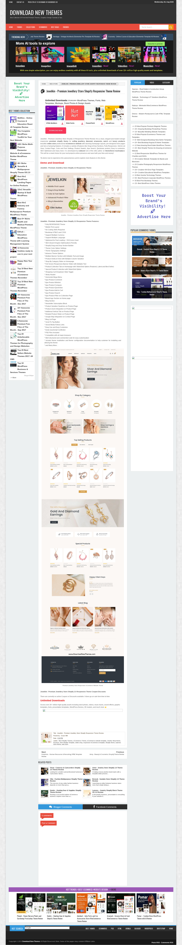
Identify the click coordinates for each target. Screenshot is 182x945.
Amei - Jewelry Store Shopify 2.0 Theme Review (152, 270)
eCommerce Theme (79, 741)
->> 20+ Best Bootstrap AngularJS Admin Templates (150, 143)
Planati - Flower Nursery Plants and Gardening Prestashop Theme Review (30, 917)
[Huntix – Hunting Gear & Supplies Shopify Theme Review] (61, 913)
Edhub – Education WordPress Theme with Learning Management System (19, 238)
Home (11, 2)
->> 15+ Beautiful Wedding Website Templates (148, 132)
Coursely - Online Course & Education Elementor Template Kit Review (97, 37)
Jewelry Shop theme (113, 741)
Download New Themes (36, 12)
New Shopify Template (67, 742)
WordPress (149, 928)
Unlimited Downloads (52, 700)
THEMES (19, 27)
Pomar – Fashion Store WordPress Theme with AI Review (149, 917)
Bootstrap (161, 928)
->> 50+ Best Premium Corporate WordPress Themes (151, 178)
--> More (13, 378)
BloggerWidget (29, 375)
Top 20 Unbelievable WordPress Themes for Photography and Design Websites (21, 340)
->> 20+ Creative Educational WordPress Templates (150, 172)
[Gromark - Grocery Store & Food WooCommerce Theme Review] (121, 913)
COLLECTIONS (30, 27)
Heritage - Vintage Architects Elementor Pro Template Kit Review (40, 37)
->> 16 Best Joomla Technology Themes (146, 175)
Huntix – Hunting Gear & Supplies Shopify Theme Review (59, 917)
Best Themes (90, 928)
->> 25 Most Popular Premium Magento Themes (149, 126)
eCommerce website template (96, 741)
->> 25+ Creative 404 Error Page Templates (147, 170)
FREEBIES (66, 27)
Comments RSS (167, 943)
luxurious (56, 742)
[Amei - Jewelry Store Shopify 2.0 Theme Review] (152, 277)
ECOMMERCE (43, 27)
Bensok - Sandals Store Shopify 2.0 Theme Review (152, 250)
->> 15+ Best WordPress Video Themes (146, 183)
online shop (78, 742)
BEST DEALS (55, 27)
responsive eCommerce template (94, 742)
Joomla (128, 928)
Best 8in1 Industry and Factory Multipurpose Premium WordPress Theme (20, 208)
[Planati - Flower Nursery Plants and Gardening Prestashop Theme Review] (31, 913)
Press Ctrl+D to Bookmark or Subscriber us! (43, 2)
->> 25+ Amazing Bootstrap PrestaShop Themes (149, 129)
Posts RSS (156, 943)
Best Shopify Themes (66, 741)
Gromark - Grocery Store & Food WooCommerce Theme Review (118, 917)
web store (54, 84)
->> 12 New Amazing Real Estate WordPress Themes (151, 145)
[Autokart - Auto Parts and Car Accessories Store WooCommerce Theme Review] (91, 913)
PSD (112, 928)
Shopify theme (110, 742)
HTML (120, 928)
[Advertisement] (152, 430)
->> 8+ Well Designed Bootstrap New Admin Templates (152, 140)
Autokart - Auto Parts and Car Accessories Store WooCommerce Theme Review (89, 918)
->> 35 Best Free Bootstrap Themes (145, 181)
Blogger (138, 928)
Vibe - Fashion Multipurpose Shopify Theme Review (152, 293)
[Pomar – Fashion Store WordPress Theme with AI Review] (151, 913)
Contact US (20, 2)
